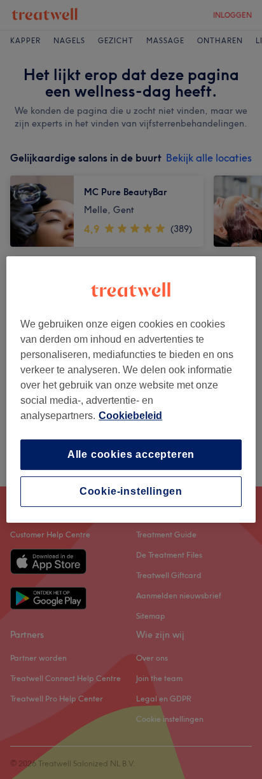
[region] (130, 389)
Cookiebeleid (130, 415)
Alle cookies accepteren (131, 454)
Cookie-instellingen (131, 491)
